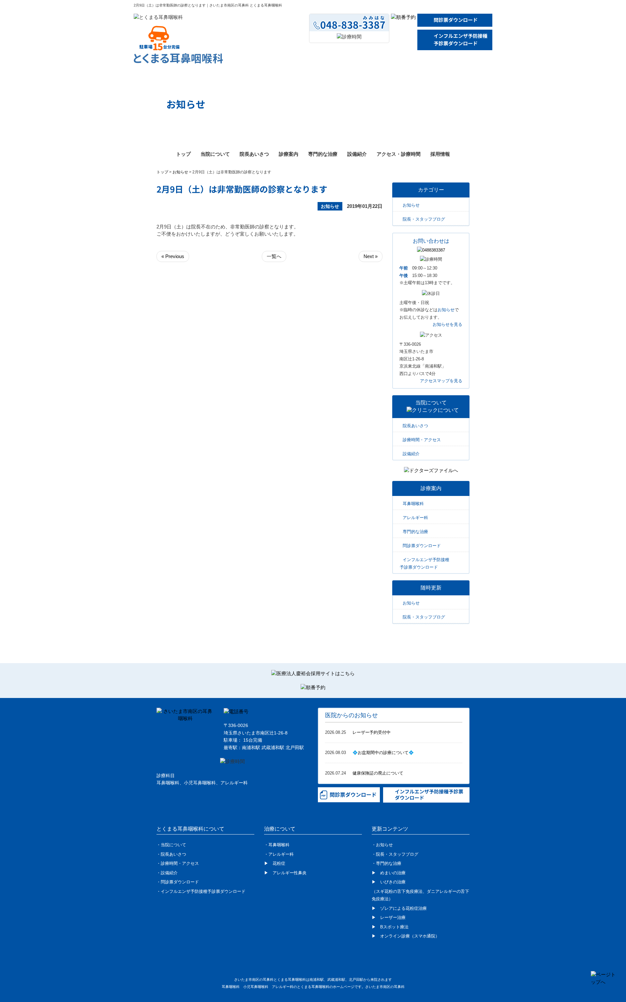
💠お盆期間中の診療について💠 (383, 752)
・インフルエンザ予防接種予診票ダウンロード (201, 891)
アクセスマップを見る (441, 380)
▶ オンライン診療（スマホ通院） (406, 936)
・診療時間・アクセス (177, 863)
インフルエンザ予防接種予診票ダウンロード (460, 40)
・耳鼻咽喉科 (277, 844)
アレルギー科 (415, 517)
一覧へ (274, 256)
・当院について (171, 844)
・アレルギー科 (279, 854)
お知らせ (180, 172)
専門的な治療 (322, 154)
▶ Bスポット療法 (390, 926)
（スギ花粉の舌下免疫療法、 (399, 891)
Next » (371, 256)
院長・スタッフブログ (424, 219)
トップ (183, 154)
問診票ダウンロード (456, 20)
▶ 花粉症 (274, 863)
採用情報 (440, 154)
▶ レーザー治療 (389, 917)
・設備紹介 (167, 872)
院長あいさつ (254, 154)
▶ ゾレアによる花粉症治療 (399, 908)
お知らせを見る (447, 324)
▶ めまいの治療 (389, 872)
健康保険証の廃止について (377, 773)
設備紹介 (357, 154)
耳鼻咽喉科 (413, 503)
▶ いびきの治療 (389, 881)
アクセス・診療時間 (399, 154)
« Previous (172, 256)
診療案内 (288, 154)
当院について (215, 154)
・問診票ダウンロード (177, 881)
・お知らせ (382, 844)
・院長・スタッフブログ (395, 854)
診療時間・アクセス (422, 439)
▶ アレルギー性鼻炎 (285, 872)
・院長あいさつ (171, 854)
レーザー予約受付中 (371, 732)
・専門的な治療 (386, 863)
